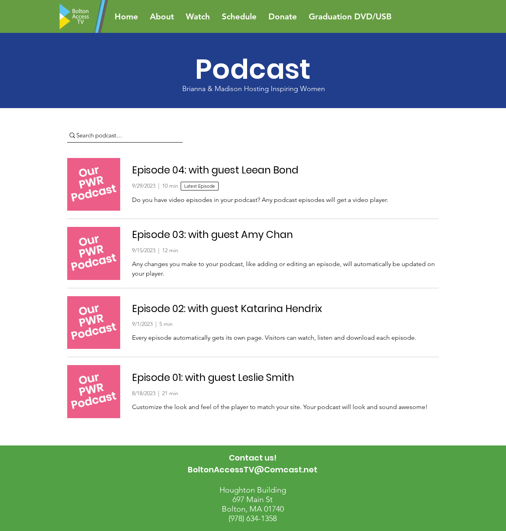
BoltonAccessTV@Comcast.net (252, 469)
